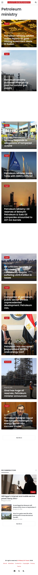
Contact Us (18, 563)
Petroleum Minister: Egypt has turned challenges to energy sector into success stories (18, 422)
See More (19, 524)
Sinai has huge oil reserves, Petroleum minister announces (15, 393)
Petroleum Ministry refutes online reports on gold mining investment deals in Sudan (19, 40)
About (5, 563)
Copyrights (26, 563)
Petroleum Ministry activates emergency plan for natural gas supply (16, 84)
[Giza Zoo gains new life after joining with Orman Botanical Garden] (6, 516)
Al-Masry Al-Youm (23, 560)
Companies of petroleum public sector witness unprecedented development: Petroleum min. (18, 302)
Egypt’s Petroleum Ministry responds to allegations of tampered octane (18, 141)
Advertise (11, 563)
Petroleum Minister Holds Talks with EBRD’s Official (18, 175)
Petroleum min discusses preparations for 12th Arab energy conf (18, 349)
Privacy (32, 563)
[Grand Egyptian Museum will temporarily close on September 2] (6, 507)
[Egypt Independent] (19, 2)
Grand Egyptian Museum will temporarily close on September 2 (24, 506)
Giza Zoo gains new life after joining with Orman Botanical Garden (23, 515)
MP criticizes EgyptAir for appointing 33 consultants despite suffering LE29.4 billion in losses (18, 272)
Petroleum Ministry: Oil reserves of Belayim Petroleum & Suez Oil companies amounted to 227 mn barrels (18, 214)
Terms (19, 566)
